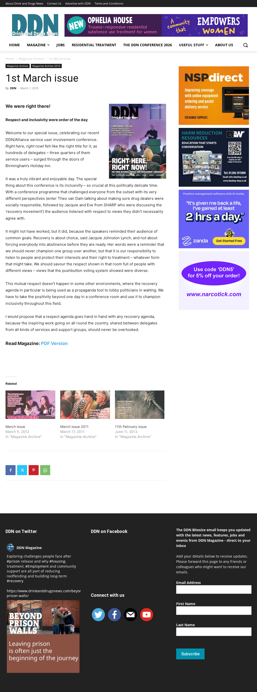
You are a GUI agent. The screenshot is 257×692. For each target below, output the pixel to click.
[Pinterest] (34, 470)
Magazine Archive (31, 59)
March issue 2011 (74, 426)
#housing (57, 561)
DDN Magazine (29, 547)
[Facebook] (11, 470)
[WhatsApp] (45, 470)
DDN (13, 88)
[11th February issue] (140, 404)
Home (10, 59)
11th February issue (131, 426)
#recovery (15, 580)
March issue (15, 426)
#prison (13, 561)
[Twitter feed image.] (43, 636)
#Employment (37, 566)
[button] (245, 45)
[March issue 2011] (85, 404)
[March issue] (30, 404)
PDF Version (54, 343)
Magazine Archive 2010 (46, 66)
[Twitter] (22, 470)
